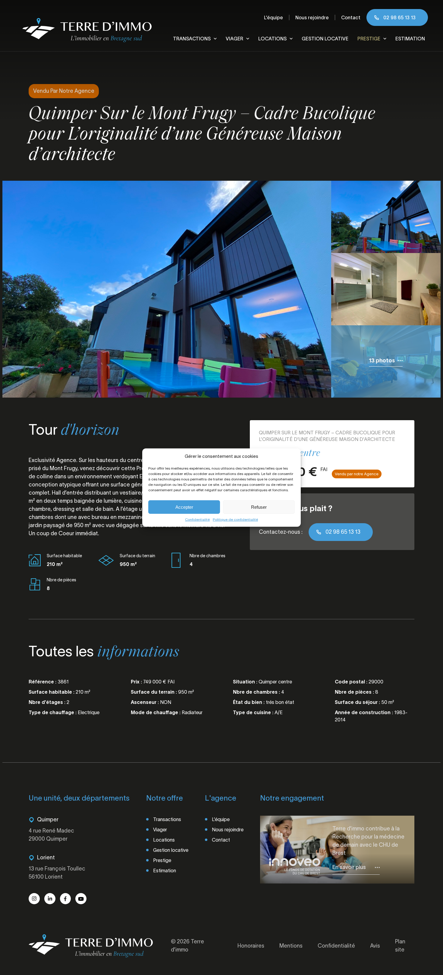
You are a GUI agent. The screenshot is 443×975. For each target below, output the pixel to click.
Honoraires (250, 946)
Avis (375, 946)
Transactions (192, 38)
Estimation (410, 38)
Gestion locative (325, 38)
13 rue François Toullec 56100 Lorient (57, 873)
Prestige (368, 38)
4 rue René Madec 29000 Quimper (51, 835)
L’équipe (273, 17)
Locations (272, 38)
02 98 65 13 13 (399, 17)
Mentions (291, 946)
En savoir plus (349, 867)
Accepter (184, 506)
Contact (350, 17)
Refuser (259, 506)
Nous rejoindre (312, 17)
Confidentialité (197, 519)
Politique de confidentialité (235, 519)
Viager (234, 38)
